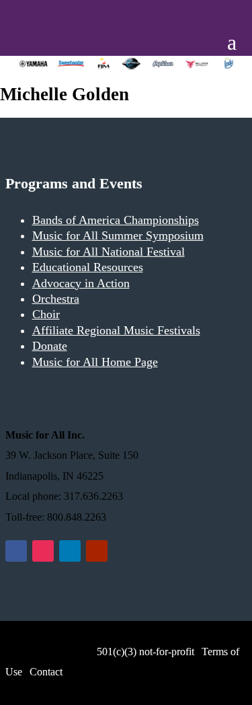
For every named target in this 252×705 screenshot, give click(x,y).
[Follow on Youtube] (97, 551)
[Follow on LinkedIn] (70, 551)
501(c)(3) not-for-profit (144, 651)
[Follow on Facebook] (16, 551)
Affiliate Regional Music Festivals (116, 330)
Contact (46, 671)
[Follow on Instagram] (43, 551)
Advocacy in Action (81, 283)
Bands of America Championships (115, 220)
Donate (49, 345)
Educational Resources (87, 267)
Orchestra (55, 298)
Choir (46, 314)
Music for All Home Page (95, 362)
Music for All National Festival (108, 251)
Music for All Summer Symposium (118, 235)
